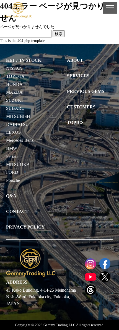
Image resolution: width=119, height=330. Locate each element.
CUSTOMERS (81, 107)
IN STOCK (30, 60)
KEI (10, 60)
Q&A (11, 195)
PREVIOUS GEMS (85, 91)
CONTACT (17, 211)
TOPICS (75, 122)
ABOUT (75, 60)
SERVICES (78, 75)
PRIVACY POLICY (25, 227)
